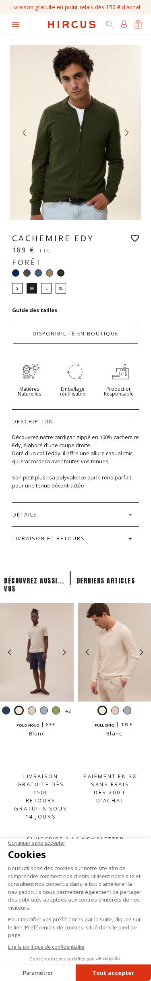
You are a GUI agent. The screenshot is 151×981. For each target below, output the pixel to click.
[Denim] (38, 273)
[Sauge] (56, 711)
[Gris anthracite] (27, 273)
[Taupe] (49, 273)
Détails (24, 514)
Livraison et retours (48, 538)
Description (33, 421)
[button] (64, 652)
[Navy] (15, 273)
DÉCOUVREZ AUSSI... (34, 580)
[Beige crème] (32, 711)
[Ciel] (44, 711)
